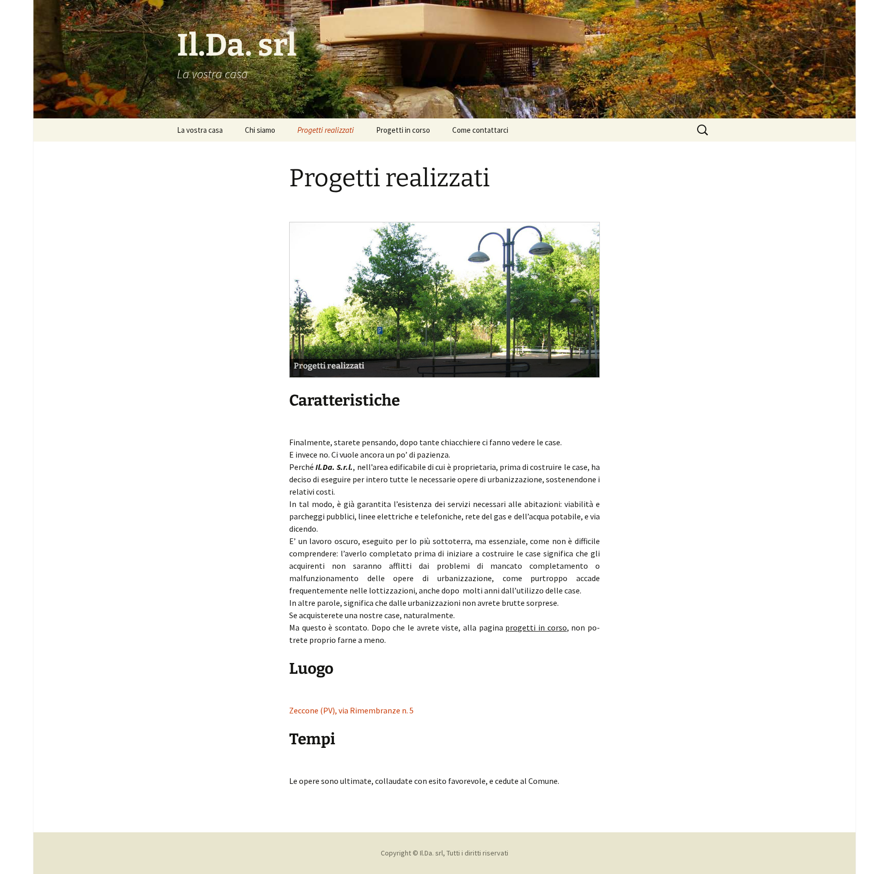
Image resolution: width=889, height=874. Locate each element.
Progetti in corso (403, 130)
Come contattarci (480, 130)
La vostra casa (200, 130)
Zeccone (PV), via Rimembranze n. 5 (351, 710)
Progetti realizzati (325, 130)
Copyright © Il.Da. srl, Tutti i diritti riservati (444, 853)
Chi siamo (260, 130)
